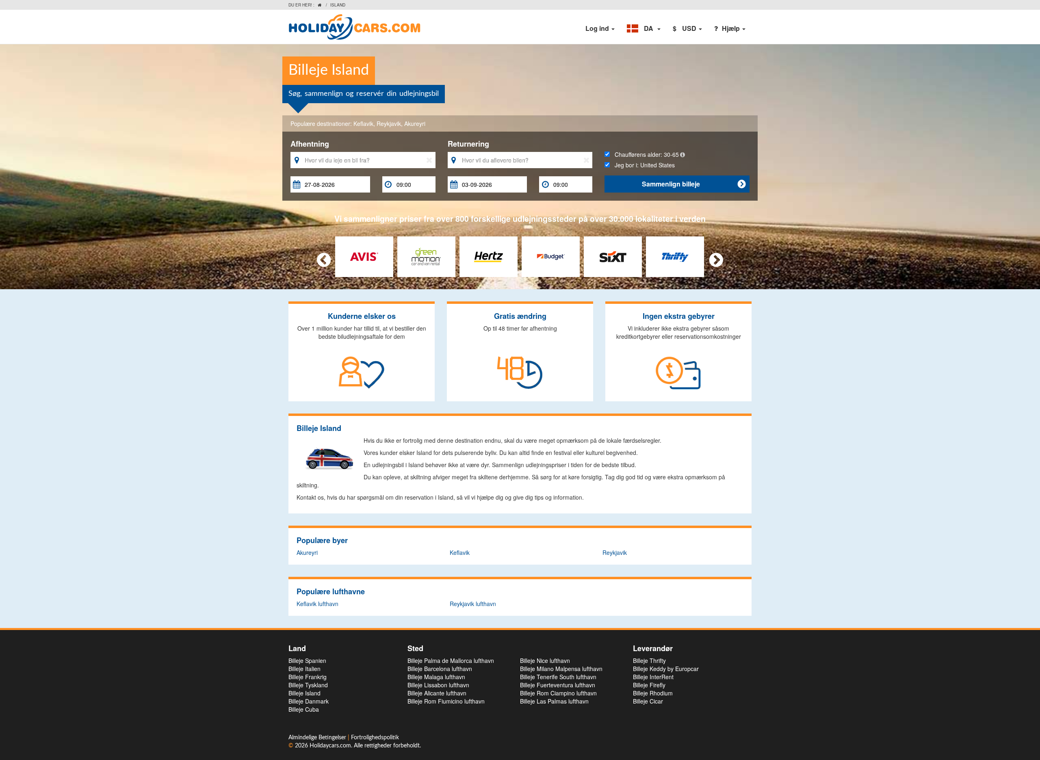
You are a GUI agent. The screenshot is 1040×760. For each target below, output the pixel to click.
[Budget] (550, 256)
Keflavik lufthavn (317, 604)
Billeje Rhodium (653, 693)
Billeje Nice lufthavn (545, 660)
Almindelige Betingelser (318, 738)
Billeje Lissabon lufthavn (438, 685)
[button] (644, 28)
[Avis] (364, 256)
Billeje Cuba (303, 709)
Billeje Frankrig (307, 677)
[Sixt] (613, 256)
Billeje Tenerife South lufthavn (558, 677)
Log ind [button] (598, 28)
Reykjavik (389, 123)
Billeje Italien (304, 669)
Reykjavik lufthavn (473, 604)
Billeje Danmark (308, 701)
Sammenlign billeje (693, 183)
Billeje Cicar (648, 701)
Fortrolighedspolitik (375, 738)
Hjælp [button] (731, 28)
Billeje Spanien (307, 660)
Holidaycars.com (330, 746)
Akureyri (414, 123)
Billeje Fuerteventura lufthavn (557, 685)
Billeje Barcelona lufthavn (439, 669)
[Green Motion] (426, 256)
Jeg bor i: (642, 165)
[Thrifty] (675, 256)
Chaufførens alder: (644, 154)
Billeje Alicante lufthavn (436, 693)
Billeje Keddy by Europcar (666, 669)
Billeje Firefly (649, 685)
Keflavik (363, 123)
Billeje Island (304, 693)
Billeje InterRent (653, 677)
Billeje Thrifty (649, 660)
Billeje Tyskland (308, 685)
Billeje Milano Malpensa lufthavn (561, 669)
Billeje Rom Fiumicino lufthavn (446, 701)
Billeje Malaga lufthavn (436, 677)
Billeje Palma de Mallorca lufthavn (450, 660)
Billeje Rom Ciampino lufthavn (558, 693)
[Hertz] (488, 256)
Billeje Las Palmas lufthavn (554, 701)
